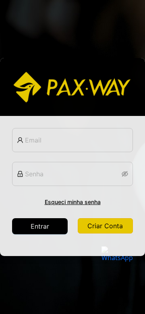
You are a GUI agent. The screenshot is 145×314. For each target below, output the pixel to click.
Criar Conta (105, 226)
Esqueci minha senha (73, 201)
